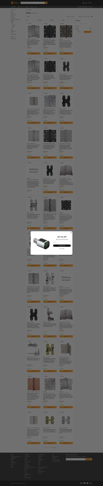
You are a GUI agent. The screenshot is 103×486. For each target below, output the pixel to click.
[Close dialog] (71, 232)
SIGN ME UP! (62, 245)
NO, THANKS (62, 248)
